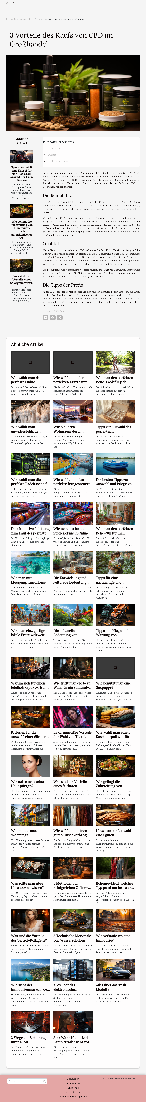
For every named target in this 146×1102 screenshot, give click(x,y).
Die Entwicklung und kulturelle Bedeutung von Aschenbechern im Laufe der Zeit (71, 584)
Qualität (52, 154)
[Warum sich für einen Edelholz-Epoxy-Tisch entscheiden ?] (30, 667)
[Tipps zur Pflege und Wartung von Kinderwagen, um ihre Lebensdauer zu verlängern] (115, 615)
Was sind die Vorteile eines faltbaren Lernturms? (70, 786)
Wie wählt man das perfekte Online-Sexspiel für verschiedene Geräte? (28, 384)
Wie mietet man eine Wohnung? (27, 833)
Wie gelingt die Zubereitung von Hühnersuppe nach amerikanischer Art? (22, 230)
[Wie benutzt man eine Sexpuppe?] (115, 667)
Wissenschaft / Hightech (73, 1096)
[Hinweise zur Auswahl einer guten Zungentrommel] (115, 815)
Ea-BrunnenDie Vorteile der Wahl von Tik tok (72, 734)
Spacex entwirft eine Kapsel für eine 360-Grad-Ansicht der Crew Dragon (21, 174)
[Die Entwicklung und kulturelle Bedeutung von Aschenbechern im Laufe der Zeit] (73, 562)
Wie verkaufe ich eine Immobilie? (113, 938)
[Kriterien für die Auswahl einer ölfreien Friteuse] (30, 716)
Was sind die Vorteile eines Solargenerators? (21, 279)
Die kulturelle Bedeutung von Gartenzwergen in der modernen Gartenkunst (71, 637)
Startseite (11, 19)
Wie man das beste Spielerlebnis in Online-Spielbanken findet (72, 533)
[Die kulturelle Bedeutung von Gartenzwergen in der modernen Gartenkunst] (73, 615)
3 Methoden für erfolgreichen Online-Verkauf (70, 887)
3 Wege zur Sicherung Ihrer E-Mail (28, 1040)
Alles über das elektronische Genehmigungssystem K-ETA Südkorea (71, 991)
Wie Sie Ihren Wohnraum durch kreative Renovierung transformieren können (71, 433)
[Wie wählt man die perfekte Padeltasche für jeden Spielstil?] (30, 464)
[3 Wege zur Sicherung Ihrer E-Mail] (30, 1022)
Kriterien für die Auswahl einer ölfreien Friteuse (28, 736)
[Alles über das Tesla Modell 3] (115, 969)
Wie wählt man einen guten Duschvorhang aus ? (70, 835)
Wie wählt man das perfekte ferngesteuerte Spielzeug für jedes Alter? (72, 486)
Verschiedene (27, 19)
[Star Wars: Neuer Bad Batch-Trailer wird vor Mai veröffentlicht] (73, 1022)
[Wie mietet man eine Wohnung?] (30, 815)
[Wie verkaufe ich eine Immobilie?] (115, 920)
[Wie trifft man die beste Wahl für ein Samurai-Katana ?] (73, 667)
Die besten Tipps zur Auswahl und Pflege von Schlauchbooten (115, 484)
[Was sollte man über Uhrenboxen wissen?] (30, 867)
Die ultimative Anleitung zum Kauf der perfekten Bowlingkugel (30, 533)
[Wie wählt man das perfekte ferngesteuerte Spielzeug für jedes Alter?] (73, 464)
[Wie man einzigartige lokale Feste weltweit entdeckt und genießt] (30, 615)
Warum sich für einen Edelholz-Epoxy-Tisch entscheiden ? (28, 687)
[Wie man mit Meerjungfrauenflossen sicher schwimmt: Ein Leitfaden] (30, 562)
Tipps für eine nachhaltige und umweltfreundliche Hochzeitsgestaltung (112, 584)
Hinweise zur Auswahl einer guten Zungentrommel (113, 835)
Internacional (73, 1083)
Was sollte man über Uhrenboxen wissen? (27, 885)
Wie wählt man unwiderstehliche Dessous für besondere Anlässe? (29, 433)
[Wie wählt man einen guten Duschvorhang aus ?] (73, 815)
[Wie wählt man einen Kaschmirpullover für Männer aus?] (115, 716)
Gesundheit (73, 1078)
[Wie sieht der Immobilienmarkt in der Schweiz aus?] (30, 969)
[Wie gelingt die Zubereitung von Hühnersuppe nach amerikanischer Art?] (21, 211)
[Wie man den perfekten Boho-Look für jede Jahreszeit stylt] (115, 362)
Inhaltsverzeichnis (60, 141)
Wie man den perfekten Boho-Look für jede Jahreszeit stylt (114, 382)
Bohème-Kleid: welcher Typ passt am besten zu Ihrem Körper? (114, 887)
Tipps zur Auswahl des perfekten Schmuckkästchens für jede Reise (114, 433)
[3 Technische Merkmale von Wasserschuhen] (73, 920)
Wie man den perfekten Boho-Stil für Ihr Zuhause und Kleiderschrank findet (114, 535)
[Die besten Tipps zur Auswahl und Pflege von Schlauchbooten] (115, 464)
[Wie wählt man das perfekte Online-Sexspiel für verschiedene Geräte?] (30, 362)
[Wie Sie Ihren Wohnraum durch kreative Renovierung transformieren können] (73, 411)
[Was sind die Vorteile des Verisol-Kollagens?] (30, 920)
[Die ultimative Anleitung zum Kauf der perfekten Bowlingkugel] (30, 513)
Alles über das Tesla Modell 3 (111, 987)
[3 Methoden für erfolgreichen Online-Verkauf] (73, 867)
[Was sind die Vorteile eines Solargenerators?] (21, 265)
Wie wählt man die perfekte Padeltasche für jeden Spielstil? (30, 484)
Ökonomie (73, 1087)
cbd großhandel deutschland (125, 209)
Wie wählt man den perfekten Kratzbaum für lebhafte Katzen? (70, 382)
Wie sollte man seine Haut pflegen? (27, 783)
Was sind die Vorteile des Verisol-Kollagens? (29, 938)
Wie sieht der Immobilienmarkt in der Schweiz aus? (30, 989)
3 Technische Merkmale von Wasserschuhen (72, 938)
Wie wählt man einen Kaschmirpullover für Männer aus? (113, 736)
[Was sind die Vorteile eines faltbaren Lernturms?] (73, 766)
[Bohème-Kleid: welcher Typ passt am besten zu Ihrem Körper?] (115, 867)
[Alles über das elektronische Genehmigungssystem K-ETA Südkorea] (73, 969)
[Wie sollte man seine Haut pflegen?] (30, 766)
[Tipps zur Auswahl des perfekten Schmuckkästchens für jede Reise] (115, 411)
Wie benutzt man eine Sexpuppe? (113, 685)
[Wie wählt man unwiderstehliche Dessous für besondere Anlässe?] (30, 411)
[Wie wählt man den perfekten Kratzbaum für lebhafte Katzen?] (73, 362)
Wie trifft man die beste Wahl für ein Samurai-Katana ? (72, 687)
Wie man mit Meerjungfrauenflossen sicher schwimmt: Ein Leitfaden (29, 584)
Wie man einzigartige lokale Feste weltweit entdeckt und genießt (28, 635)
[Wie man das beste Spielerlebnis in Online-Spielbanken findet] (73, 513)
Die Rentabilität (56, 148)
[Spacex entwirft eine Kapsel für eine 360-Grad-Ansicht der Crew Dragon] (21, 156)
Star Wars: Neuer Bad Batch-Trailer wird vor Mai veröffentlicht (71, 1042)
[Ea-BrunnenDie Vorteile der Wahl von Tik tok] (73, 716)
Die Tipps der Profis (58, 161)
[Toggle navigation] (10, 5)
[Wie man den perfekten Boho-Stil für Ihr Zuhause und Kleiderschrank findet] (115, 513)
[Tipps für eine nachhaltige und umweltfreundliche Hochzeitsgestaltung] (115, 562)
